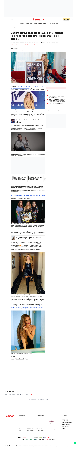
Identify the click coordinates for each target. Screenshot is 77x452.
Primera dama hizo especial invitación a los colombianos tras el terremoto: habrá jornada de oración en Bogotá (35, 178)
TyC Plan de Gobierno (40, 430)
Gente (16, 27)
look (27, 358)
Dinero (20, 422)
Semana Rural (29, 424)
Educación (29, 418)
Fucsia (20, 428)
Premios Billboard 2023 (20, 358)
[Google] (5, 445)
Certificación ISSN (39, 428)
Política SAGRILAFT (39, 426)
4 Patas (20, 430)
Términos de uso (39, 418)
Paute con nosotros (65, 426)
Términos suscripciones (40, 422)
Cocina (28, 426)
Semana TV (21, 420)
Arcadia (20, 424)
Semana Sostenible (30, 430)
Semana (12, 27)
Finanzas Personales (31, 422)
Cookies (63, 428)
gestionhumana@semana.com (54, 429)
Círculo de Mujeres (30, 428)
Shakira (12, 358)
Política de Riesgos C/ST (40, 424)
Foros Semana (29, 420)
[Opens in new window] (7, 445)
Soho (20, 426)
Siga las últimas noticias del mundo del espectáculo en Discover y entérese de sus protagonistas (31, 44)
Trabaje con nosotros (66, 424)
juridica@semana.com (53, 424)
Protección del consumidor (53, 418)
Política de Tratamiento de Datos (42, 420)
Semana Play (21, 418)
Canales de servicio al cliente (67, 422)
